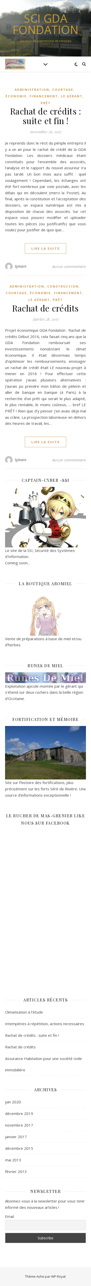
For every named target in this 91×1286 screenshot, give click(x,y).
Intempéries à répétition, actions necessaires (44, 1023)
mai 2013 (13, 1159)
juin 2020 (13, 1101)
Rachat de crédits (45, 308)
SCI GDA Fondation (45, 24)
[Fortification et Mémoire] (45, 753)
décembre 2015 (19, 1148)
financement (44, 96)
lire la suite (45, 248)
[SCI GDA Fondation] (15, 64)
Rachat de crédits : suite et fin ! (45, 115)
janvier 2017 (16, 1136)
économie (16, 96)
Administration (32, 90)
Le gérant (71, 96)
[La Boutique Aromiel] (45, 613)
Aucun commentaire (69, 266)
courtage (62, 90)
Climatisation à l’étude (24, 1012)
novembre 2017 (19, 1125)
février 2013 (16, 1171)
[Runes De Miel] (45, 677)
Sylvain (21, 266)
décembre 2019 (19, 1113)
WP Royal (58, 1276)
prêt (46, 103)
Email (9, 1216)
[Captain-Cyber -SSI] (45, 517)
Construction (63, 286)
